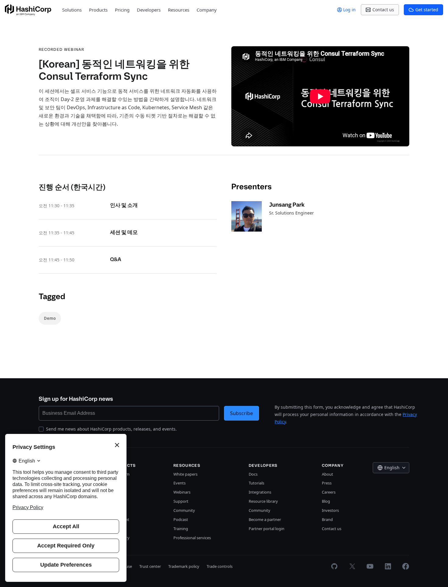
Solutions (72, 10)
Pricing (122, 10)
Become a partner (265, 519)
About (327, 474)
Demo (50, 318)
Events (179, 483)
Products (98, 10)
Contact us (331, 528)
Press (327, 483)
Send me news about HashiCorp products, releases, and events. (111, 429)
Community (184, 510)
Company (207, 10)
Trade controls (220, 566)
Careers (329, 492)
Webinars (181, 492)
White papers (185, 474)
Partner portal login (266, 528)
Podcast (180, 519)
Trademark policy (183, 566)
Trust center (150, 566)
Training (180, 528)
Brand (327, 519)
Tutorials (256, 483)
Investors (330, 510)
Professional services (192, 537)
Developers (149, 10)
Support (180, 501)
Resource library (263, 501)
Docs (253, 474)
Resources (178, 10)
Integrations (260, 492)
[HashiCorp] (28, 10)
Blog (326, 501)
